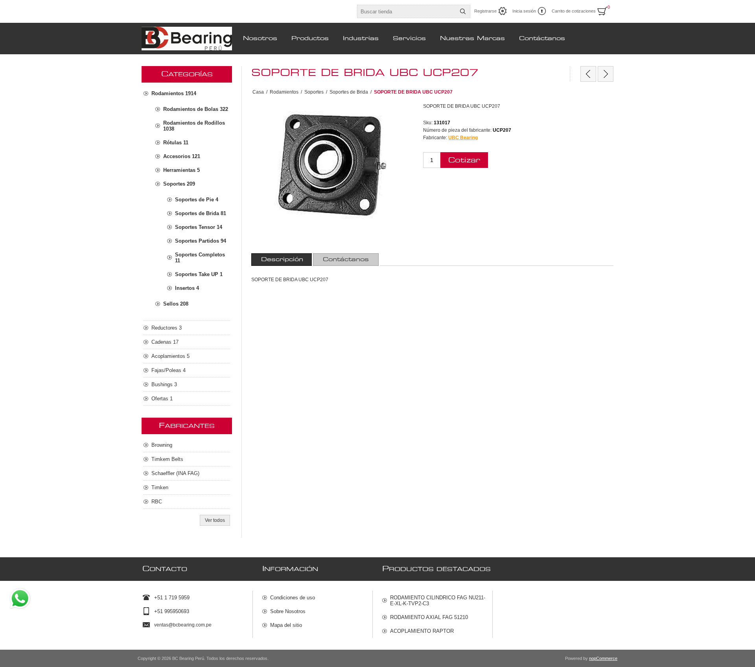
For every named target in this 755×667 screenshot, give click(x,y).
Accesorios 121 (181, 156)
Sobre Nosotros (288, 611)
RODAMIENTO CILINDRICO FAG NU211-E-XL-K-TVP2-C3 (437, 600)
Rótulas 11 (175, 143)
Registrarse (485, 11)
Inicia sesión (524, 11)
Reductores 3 (166, 328)
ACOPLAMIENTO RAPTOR (422, 631)
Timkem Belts (167, 459)
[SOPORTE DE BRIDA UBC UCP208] (605, 74)
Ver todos (215, 520)
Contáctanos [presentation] (346, 259)
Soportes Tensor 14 (198, 227)
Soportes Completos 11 (200, 257)
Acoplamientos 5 (170, 356)
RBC (156, 502)
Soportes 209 (179, 184)
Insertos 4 (187, 288)
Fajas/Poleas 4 (168, 370)
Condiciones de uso (292, 598)
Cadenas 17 (165, 342)
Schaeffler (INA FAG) (175, 473)
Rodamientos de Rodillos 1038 (194, 126)
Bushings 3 (164, 384)
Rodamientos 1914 (173, 93)
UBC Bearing (463, 137)
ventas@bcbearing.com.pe (183, 625)
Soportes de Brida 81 (200, 213)
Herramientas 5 (181, 170)
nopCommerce (603, 658)
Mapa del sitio (286, 625)
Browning (161, 445)
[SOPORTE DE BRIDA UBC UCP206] (588, 74)
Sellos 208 (175, 304)
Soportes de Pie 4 (196, 200)
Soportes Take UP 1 (199, 274)
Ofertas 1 (162, 399)
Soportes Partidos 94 (200, 241)
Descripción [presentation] (282, 259)
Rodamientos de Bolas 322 (195, 109)
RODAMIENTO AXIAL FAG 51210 (429, 617)
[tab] (282, 259)
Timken (159, 487)
